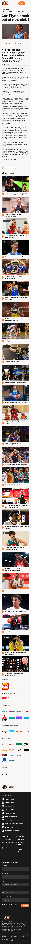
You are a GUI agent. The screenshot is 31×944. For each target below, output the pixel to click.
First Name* (5, 865)
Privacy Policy (14, 905)
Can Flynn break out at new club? (13, 11)
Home (3, 9)
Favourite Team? (6, 896)
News (8, 9)
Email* (3, 881)
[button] (21, 3)
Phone (3, 889)
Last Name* (5, 873)
